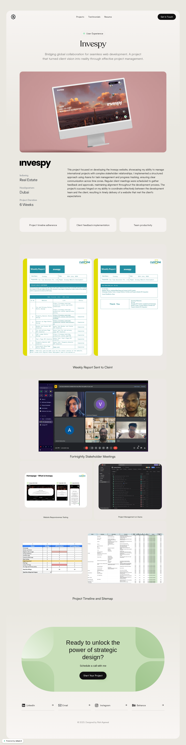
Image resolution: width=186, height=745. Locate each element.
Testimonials (94, 17)
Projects (80, 17)
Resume (108, 17)
